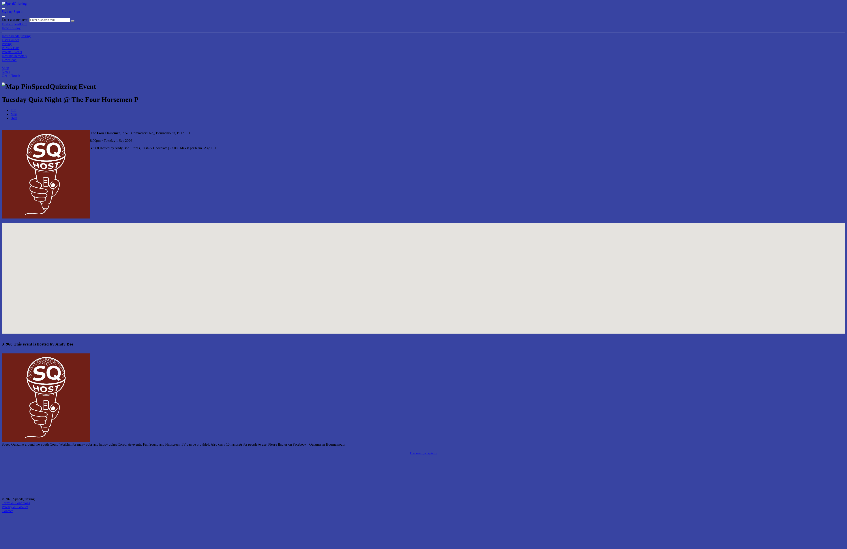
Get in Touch (11, 76)
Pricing (7, 44)
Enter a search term (15, 20)
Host (14, 118)
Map (14, 114)
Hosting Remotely (14, 56)
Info (13, 110)
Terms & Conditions (16, 503)
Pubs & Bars (10, 48)
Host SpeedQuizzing (16, 36)
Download (9, 60)
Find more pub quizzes (423, 453)
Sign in (18, 11)
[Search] (73, 21)
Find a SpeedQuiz (14, 24)
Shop (5, 68)
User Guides (10, 40)
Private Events (12, 52)
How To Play (11, 28)
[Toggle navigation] (3, 16)
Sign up (7, 11)
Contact (7, 511)
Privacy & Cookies (15, 507)
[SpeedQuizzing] (14, 4)
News (6, 72)
